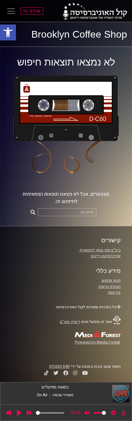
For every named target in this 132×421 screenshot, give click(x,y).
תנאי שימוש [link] (111, 280)
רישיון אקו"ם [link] (70, 322)
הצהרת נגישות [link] (109, 286)
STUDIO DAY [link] (59, 366)
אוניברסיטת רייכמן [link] (106, 256)
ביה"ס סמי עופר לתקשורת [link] (100, 250)
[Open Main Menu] (11, 11)
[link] (8, 32)
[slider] (50, 413)
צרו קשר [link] (114, 292)
